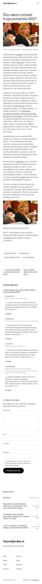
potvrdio (8, 238)
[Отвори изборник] (37, 3)
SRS (30, 124)
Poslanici (30, 49)
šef (16, 59)
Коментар (6, 410)
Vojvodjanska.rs (10, 3)
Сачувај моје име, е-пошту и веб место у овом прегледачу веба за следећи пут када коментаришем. (18, 463)
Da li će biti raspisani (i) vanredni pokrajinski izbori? (11, 271)
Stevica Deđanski (28, 257)
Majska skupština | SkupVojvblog (15, 346)
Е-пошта (6, 443)
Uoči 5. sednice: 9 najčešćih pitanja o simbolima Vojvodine (15, 527)
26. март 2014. (9, 296)
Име (5, 434)
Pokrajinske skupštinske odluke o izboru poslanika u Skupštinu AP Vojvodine (20, 113)
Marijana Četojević (10, 253)
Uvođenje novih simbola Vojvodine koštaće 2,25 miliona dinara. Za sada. (16, 516)
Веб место (6, 452)
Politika (24, 49)
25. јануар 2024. (34, 498)
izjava (22, 177)
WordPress (35, 580)
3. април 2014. (9, 319)
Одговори (8, 314)
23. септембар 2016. (35, 516)
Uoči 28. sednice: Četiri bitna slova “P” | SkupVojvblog (21, 321)
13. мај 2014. (9, 343)
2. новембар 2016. (35, 506)
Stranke (35, 49)
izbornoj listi (20, 105)
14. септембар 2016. (35, 526)
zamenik (20, 62)
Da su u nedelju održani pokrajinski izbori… (30, 271)
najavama (19, 161)
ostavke (19, 54)
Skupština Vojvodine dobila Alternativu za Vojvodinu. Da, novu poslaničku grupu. (15, 506)
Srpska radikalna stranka (12, 257)
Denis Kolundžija (15, 49)
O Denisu (7, 498)
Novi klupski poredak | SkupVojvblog (16, 298)
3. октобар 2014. (10, 366)
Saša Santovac (24, 253)
